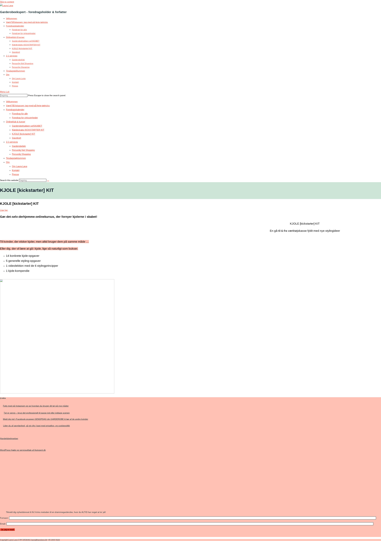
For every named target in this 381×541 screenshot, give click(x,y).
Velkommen (12, 101)
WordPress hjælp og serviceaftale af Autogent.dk (23, 450)
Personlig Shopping (21, 154)
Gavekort (16, 138)
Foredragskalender (15, 109)
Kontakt (15, 170)
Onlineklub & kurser (15, 121)
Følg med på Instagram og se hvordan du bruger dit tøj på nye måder (36, 406)
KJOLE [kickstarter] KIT (23, 134)
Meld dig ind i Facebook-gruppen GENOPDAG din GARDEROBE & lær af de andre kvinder (45, 419)
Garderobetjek (19, 146)
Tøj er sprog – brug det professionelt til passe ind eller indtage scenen (37, 413)
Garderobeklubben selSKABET (27, 126)
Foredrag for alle (20, 113)
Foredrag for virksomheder (25, 117)
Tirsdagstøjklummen (16, 158)
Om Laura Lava (19, 166)
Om (8, 162)
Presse (15, 174)
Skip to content (7, 2)
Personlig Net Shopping (23, 150)
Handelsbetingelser (9, 438)
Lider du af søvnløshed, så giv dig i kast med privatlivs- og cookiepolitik (36, 425)
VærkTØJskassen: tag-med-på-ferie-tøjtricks (28, 105)
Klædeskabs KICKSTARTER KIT (28, 130)
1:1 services (12, 142)
